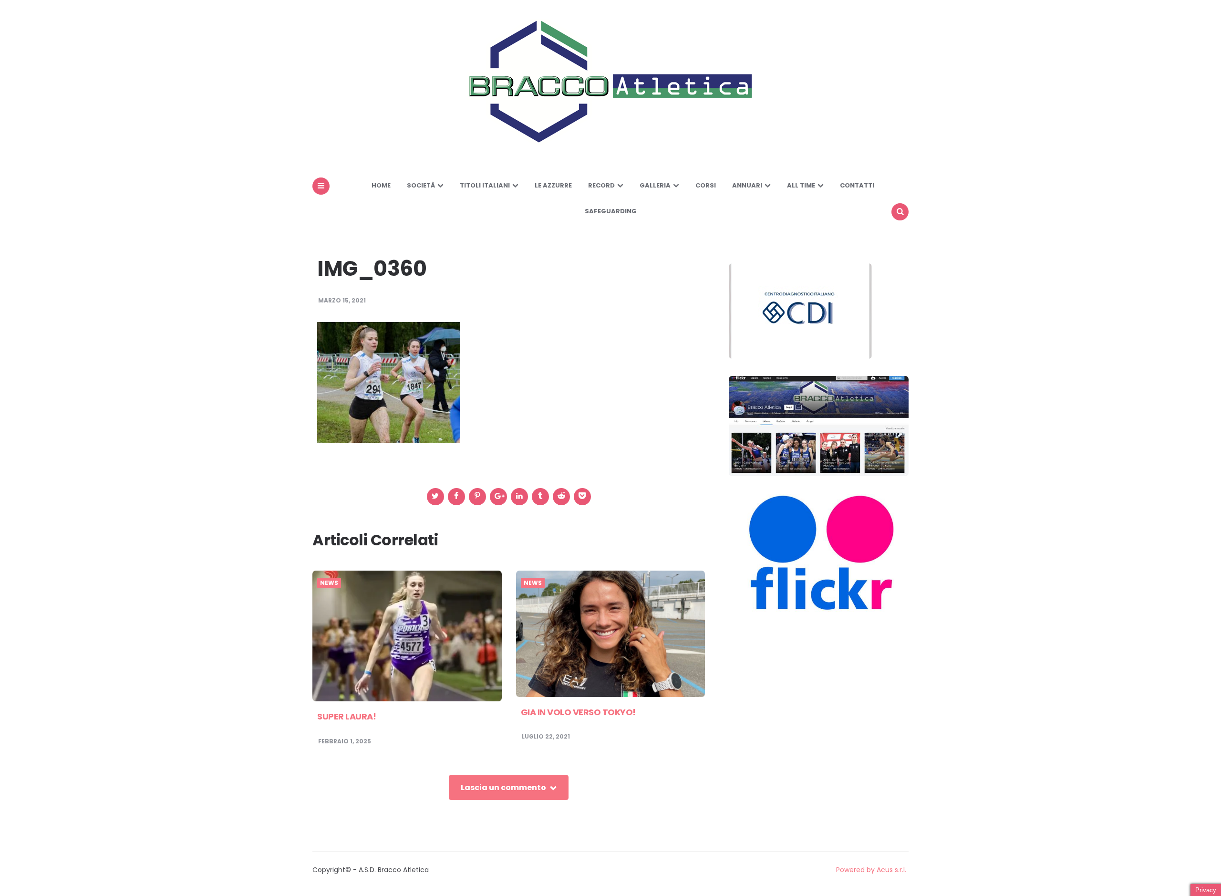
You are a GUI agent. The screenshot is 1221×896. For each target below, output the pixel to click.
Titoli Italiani (485, 185)
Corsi (705, 185)
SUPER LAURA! (346, 716)
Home (381, 185)
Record (601, 185)
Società (421, 185)
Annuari (747, 185)
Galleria (655, 185)
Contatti (857, 185)
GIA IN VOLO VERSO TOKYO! (578, 712)
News (329, 583)
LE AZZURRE (553, 185)
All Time (801, 185)
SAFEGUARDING (611, 211)
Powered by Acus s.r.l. (871, 870)
